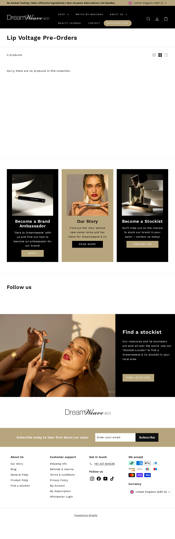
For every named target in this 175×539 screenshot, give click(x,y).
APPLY (32, 253)
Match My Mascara (89, 14)
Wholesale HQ (117, 23)
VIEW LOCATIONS (138, 377)
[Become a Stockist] (142, 195)
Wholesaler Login (61, 496)
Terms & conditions (62, 474)
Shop (62, 14)
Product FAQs (19, 480)
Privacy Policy (59, 480)
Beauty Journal (70, 23)
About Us (117, 14)
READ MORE (87, 244)
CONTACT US (142, 244)
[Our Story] (87, 195)
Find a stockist (20, 485)
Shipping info (58, 463)
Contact (94, 23)
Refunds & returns (62, 469)
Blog (14, 469)
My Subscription (60, 491)
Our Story (17, 463)
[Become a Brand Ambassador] (32, 195)
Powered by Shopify (85, 515)
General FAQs (20, 474)
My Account (57, 485)
